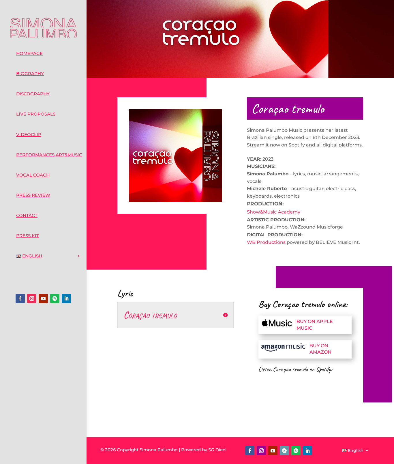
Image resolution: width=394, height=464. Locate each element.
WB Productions (266, 242)
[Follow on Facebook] (20, 298)
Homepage (29, 53)
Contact (26, 215)
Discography (33, 93)
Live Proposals (35, 114)
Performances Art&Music (49, 154)
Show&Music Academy (273, 212)
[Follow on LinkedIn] (66, 298)
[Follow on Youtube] (43, 298)
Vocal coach (33, 175)
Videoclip (28, 134)
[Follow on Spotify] (54, 298)
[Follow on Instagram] (31, 298)
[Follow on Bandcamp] (284, 450)
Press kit (27, 235)
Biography (30, 73)
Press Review (33, 195)
